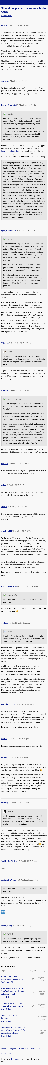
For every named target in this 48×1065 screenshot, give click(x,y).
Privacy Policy (7, 1053)
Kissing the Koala (9, 976)
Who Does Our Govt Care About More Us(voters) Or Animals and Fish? (13, 1030)
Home (3, 1049)
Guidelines (23, 1049)
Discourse (15, 1059)
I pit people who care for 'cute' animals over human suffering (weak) (12, 991)
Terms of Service (36, 1049)
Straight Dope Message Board (13, 2)
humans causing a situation (11, 151)
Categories (13, 1049)
